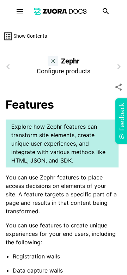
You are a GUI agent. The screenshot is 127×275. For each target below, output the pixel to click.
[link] (60, 11)
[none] (118, 87)
